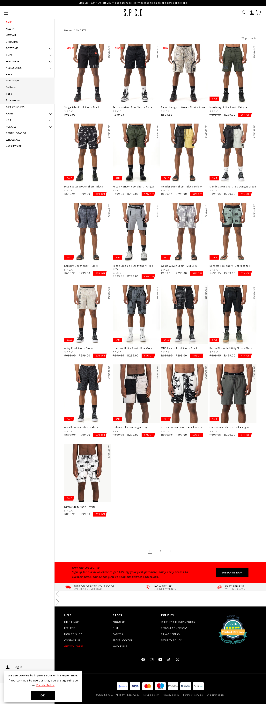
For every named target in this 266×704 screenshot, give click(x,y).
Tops (9, 93)
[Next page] (170, 551)
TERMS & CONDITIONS (174, 628)
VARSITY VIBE (13, 146)
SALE (8, 22)
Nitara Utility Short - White (79, 507)
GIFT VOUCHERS (15, 107)
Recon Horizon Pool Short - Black (132, 107)
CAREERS (118, 634)
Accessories (13, 100)
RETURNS (69, 628)
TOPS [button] (9, 55)
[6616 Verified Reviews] (233, 644)
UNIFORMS (12, 42)
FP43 (9, 74)
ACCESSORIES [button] (14, 68)
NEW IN (10, 28)
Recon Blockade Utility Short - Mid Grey (133, 267)
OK (43, 695)
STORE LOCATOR (16, 133)
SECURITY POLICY (171, 640)
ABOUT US (119, 622)
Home (68, 30)
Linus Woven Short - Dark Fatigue (229, 427)
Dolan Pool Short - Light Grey (130, 427)
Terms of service (193, 694)
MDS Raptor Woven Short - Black (83, 186)
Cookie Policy (45, 685)
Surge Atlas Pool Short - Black (82, 107)
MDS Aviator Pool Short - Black (179, 348)
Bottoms (11, 87)
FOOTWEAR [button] (13, 61)
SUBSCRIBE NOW (232, 572)
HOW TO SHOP (73, 634)
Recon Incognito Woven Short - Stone (183, 107)
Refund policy (151, 694)
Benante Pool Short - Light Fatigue (230, 265)
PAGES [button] (10, 113)
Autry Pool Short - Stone (78, 348)
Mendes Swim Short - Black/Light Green (233, 186)
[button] (6, 12)
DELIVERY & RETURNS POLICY (178, 622)
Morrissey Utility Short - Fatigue (228, 107)
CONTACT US (72, 640)
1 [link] (150, 551)
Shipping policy (216, 694)
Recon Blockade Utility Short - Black (231, 348)
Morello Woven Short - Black (81, 427)
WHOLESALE (13, 139)
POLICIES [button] (11, 126)
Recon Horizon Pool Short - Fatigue (134, 186)
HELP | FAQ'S (72, 622)
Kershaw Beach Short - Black (81, 265)
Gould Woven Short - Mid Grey (179, 265)
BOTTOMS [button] (12, 48)
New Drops (12, 80)
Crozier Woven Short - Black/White (181, 427)
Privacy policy (171, 694)
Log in (18, 667)
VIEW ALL (11, 35)
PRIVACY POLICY (170, 634)
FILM (115, 628)
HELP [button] (8, 120)
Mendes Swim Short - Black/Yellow (181, 186)
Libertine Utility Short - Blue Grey (132, 348)
